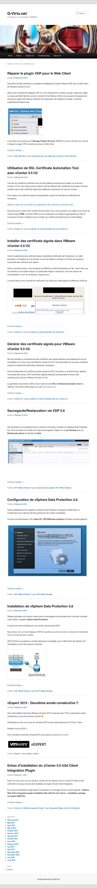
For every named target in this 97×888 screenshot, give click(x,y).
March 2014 (11, 828)
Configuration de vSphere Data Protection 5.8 (42, 499)
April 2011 (11, 849)
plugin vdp (51, 156)
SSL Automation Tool (47, 229)
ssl (38, 229)
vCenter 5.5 (60, 156)
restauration (41, 488)
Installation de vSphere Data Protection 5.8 (40, 606)
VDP (15, 156)
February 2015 (12, 820)
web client (72, 156)
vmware (36, 753)
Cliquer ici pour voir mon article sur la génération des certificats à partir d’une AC (40, 204)
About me (57, 55)
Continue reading (15, 150)
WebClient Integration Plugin (33, 808)
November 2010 (13, 854)
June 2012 (11, 841)
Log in (9, 869)
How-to (18, 55)
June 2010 (11, 860)
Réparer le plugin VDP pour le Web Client (39, 73)
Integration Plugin (56, 808)
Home (10, 55)
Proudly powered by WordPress (48, 879)
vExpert (17, 753)
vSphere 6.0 (29, 55)
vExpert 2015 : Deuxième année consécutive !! (42, 702)
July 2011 (11, 846)
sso (57, 229)
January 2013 (12, 836)
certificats (33, 229)
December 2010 (13, 852)
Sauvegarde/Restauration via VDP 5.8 (36, 410)
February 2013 (12, 833)
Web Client (22, 156)
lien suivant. (64, 734)
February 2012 (12, 844)
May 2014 (11, 822)
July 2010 (11, 857)
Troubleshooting (44, 55)
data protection (37, 156)
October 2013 (12, 830)
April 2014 (11, 825)
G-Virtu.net (17, 13)
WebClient (76, 808)
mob (45, 156)
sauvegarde (50, 488)
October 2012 (12, 838)
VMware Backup (24, 488)
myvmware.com (49, 386)
